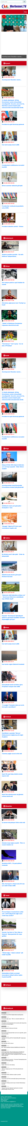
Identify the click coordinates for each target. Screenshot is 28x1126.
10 (15, 20)
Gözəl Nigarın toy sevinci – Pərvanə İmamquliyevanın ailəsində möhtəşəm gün (14, 1060)
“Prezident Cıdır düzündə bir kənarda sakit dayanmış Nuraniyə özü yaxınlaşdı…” (13, 1023)
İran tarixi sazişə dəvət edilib (10, 145)
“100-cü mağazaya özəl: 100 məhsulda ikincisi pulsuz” (12, 1069)
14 (7, 24)
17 (19, 24)
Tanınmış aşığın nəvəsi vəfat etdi (12, 753)
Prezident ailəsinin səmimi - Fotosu (12, 226)
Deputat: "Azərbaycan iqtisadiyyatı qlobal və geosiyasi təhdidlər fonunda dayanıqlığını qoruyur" (13, 617)
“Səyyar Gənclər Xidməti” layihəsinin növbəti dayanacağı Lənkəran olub (12, 1088)
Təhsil (7, 895)
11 (19, 20)
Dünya (7, 266)
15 (11, 24)
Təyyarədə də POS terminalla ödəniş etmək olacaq (13, 1078)
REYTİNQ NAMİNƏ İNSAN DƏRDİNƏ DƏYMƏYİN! (13, 1047)
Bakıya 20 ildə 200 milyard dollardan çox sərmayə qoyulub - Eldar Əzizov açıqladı (13, 466)
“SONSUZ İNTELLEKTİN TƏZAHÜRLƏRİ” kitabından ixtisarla (13, 1038)
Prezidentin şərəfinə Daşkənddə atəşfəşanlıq (12, 1014)
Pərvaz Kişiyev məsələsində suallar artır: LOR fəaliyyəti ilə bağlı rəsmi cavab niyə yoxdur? (12, 913)
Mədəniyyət (9, 238)
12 (22, 20)
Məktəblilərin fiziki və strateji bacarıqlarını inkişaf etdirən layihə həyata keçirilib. (12, 975)
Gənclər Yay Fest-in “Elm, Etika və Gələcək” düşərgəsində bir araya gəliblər (12, 934)
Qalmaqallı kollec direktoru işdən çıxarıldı (11, 1074)
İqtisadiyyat (9, 1008)
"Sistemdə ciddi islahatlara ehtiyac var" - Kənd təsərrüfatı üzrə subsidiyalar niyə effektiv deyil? (13, 597)
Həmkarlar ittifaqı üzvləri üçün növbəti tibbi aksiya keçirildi (13, 1083)
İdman (7, 627)
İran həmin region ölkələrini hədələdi (13, 664)
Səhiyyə (8, 985)
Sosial (7, 355)
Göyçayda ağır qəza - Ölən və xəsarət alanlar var (12, 1018)
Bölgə (7, 448)
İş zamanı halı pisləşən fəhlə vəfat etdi (13, 822)
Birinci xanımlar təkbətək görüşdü (12, 185)
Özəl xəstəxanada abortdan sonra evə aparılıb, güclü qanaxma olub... (13, 1033)
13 (4, 24)
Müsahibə (8, 806)
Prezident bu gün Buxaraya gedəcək (13, 124)
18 (22, 24)
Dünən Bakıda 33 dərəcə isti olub (9, 1028)
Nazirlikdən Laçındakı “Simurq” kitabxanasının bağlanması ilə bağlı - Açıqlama (13, 735)
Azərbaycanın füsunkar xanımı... (12, 56)
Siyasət (7, 63)
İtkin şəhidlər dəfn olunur (7, 1043)
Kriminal (8, 717)
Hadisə (7, 538)
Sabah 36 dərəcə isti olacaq (8, 1064)
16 (15, 24)
